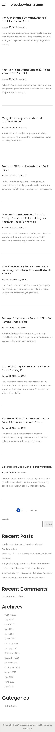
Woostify (27, 728)
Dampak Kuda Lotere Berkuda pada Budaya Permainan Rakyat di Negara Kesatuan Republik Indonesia (24, 218)
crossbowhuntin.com (27, 4)
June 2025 (9, 682)
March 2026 (10, 638)
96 (31, 510)
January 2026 (11, 648)
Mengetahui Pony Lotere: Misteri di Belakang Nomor (26, 563)
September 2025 (12, 667)
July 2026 (9, 619)
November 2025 (12, 658)
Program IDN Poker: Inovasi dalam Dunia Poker (23, 568)
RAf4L (24, 27)
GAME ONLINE (11, 706)
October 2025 (11, 662)
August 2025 (10, 672)
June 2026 (9, 624)
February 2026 (11, 643)
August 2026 (10, 615)
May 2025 (9, 686)
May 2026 (9, 629)
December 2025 (12, 653)
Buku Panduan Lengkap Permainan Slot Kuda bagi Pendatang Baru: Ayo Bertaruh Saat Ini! (26, 270)
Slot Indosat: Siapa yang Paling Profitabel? (27, 466)
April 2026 (9, 634)
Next (36, 510)
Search (5, 519)
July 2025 (9, 677)
